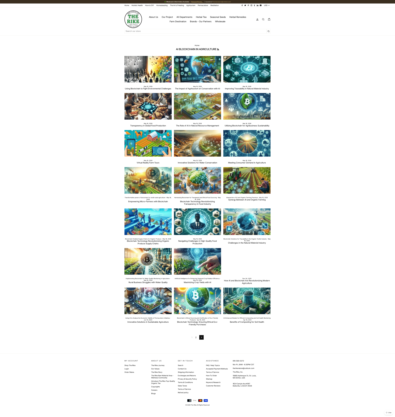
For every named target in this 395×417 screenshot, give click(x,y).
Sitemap (209, 379)
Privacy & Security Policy (187, 379)
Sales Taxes (182, 386)
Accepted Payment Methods (217, 369)
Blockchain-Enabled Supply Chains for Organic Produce (143, 239)
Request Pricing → (197, 2)
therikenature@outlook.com (222, 2)
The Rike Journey (157, 365)
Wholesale (220, 21)
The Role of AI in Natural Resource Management (197, 125)
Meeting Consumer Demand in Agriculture (247, 163)
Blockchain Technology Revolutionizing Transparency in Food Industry (197, 202)
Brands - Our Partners (200, 21)
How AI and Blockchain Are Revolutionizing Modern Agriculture (247, 281)
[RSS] (218, 49)
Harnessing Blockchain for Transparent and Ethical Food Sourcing (195, 197)
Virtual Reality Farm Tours (148, 163)
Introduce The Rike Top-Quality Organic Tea (163, 382)
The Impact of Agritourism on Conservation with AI (197, 88)
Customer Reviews (213, 386)
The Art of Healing (177, 5)
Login (126, 369)
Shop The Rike (129, 365)
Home (126, 5)
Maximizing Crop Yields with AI (197, 282)
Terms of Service (184, 389)
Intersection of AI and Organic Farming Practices (242, 197)
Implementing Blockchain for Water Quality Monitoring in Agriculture (148, 278)
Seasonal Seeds (218, 17)
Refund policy (183, 392)
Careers (154, 390)
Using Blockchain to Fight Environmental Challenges (148, 88)
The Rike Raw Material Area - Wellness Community (162, 377)
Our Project (167, 17)
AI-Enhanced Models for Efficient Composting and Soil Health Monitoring (247, 318)
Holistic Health (137, 5)
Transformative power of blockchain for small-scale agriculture (145, 197)
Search (180, 365)
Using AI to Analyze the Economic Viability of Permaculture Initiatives (147, 318)
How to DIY (149, 5)
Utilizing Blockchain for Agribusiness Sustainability (247, 125)
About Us (153, 17)
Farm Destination (178, 21)
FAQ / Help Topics (213, 365)
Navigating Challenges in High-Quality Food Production (197, 242)
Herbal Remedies (237, 17)
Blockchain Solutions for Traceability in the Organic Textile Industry (245, 239)
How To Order (211, 376)
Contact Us (182, 369)
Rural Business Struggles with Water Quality (148, 282)
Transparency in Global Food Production (148, 125)
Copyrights (155, 387)
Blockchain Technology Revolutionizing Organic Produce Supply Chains (148, 242)
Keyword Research (213, 382)
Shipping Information (186, 372)
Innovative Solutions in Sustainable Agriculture (148, 322)
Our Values (155, 369)
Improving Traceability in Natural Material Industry (247, 88)
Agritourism (190, 5)
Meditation (214, 5)
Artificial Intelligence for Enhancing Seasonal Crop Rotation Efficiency (197, 278)
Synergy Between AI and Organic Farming (247, 200)
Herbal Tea (201, 17)
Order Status (129, 372)
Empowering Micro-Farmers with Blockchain (148, 201)
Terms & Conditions (185, 382)
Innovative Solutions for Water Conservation (197, 163)
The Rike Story (156, 372)
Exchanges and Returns (187, 376)
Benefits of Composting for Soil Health (247, 322)
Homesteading (162, 5)
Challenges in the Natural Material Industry (247, 243)
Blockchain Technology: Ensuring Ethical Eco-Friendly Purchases (197, 323)
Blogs (153, 393)
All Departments (184, 17)
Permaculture (203, 5)
